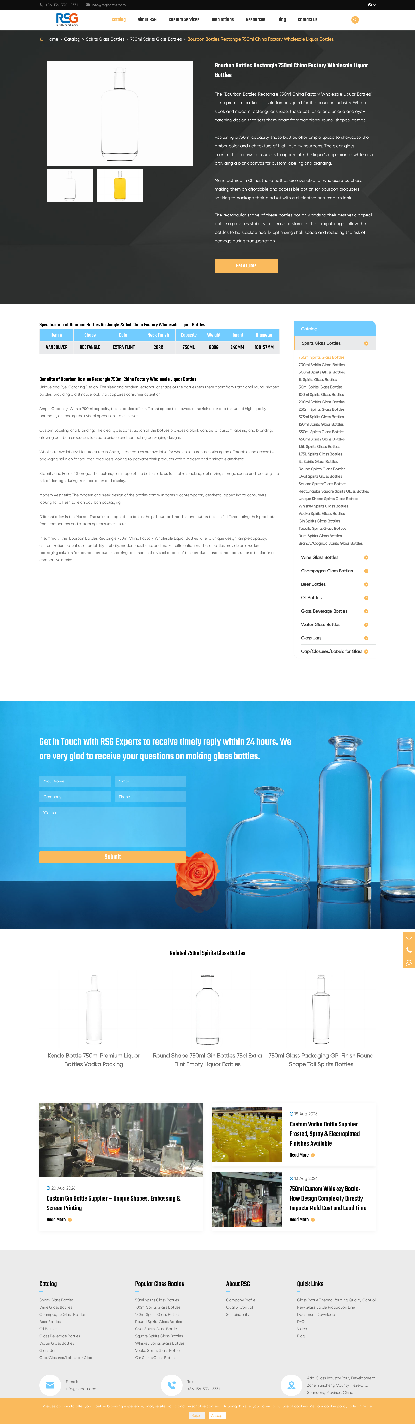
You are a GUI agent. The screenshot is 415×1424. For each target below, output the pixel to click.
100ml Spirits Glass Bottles (321, 394)
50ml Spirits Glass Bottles (320, 387)
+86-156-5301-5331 (58, 5)
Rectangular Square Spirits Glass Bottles (334, 491)
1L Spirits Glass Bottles (318, 379)
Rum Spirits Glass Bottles (320, 536)
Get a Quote (246, 266)
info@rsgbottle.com (106, 5)
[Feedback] (409, 962)
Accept (217, 1415)
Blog (281, 20)
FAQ (301, 1321)
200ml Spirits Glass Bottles (322, 402)
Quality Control (239, 1307)
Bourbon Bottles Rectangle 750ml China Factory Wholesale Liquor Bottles (261, 39)
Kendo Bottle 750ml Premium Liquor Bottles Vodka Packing (94, 1060)
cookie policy (335, 1406)
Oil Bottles (311, 597)
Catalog (119, 20)
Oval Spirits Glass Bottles (320, 476)
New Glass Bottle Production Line (326, 1307)
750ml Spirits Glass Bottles (156, 39)
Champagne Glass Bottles (327, 570)
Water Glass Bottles (320, 624)
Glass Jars (311, 637)
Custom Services (184, 20)
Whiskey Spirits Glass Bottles (323, 506)
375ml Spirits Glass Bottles (321, 417)
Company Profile (240, 1300)
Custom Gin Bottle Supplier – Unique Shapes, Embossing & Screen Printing (113, 1203)
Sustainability (237, 1314)
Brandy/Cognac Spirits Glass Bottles (331, 543)
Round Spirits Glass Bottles (322, 469)
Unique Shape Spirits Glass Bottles (328, 498)
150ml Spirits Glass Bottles (321, 424)
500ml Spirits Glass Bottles (322, 372)
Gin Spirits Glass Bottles (319, 521)
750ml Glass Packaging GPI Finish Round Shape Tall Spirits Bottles (321, 1060)
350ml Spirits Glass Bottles (321, 431)
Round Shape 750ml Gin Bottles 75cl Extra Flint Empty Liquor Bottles (207, 1060)
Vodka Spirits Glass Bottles (322, 513)
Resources (255, 20)
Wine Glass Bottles (319, 557)
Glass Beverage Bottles (324, 610)
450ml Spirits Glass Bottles (322, 439)
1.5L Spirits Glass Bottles (319, 446)
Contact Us (308, 20)
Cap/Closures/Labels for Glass (331, 651)
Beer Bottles (313, 584)
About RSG (147, 20)
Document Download (316, 1314)
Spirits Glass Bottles (105, 39)
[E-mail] (409, 938)
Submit (113, 857)
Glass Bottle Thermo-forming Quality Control (336, 1300)
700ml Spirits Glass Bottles (322, 364)
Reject (197, 1415)
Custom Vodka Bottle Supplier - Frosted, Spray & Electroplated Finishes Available (325, 1134)
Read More (56, 1220)
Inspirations (223, 20)
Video (302, 1329)
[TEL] (409, 950)
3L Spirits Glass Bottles (318, 461)
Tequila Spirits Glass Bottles (322, 528)
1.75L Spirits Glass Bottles (320, 454)
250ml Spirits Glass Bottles (321, 409)
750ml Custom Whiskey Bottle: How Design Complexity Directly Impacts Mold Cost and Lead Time (328, 1198)
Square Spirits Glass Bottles (322, 483)
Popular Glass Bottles (159, 1284)
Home (52, 39)
